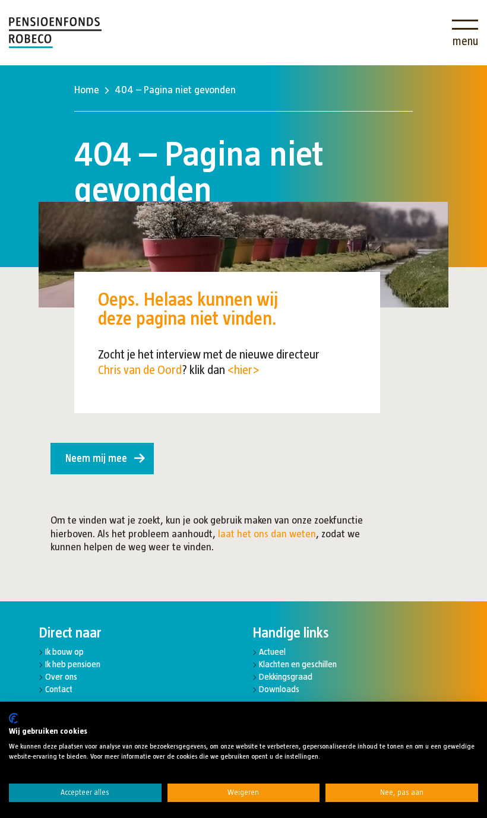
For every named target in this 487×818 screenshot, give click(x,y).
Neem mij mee (96, 458)
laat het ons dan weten (267, 534)
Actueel (272, 651)
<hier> (243, 369)
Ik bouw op (64, 651)
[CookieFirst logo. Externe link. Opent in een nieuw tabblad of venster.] (13, 718)
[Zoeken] (429, 25)
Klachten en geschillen (298, 664)
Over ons (61, 676)
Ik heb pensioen (72, 664)
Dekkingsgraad (285, 676)
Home (86, 90)
